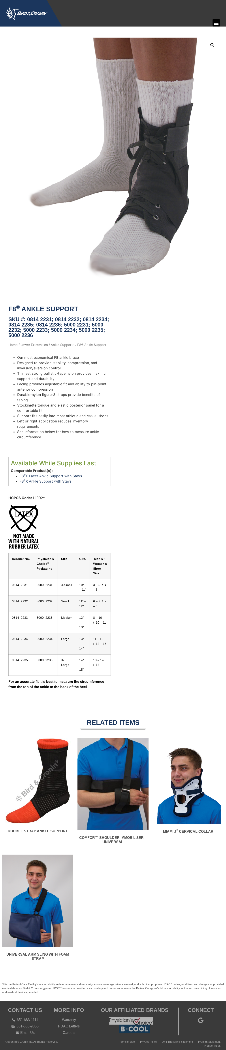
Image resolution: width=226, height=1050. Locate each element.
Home (13, 345)
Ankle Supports (62, 345)
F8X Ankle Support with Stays (46, 481)
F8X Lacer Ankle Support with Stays (51, 476)
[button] (216, 23)
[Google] (201, 1020)
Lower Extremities (34, 345)
